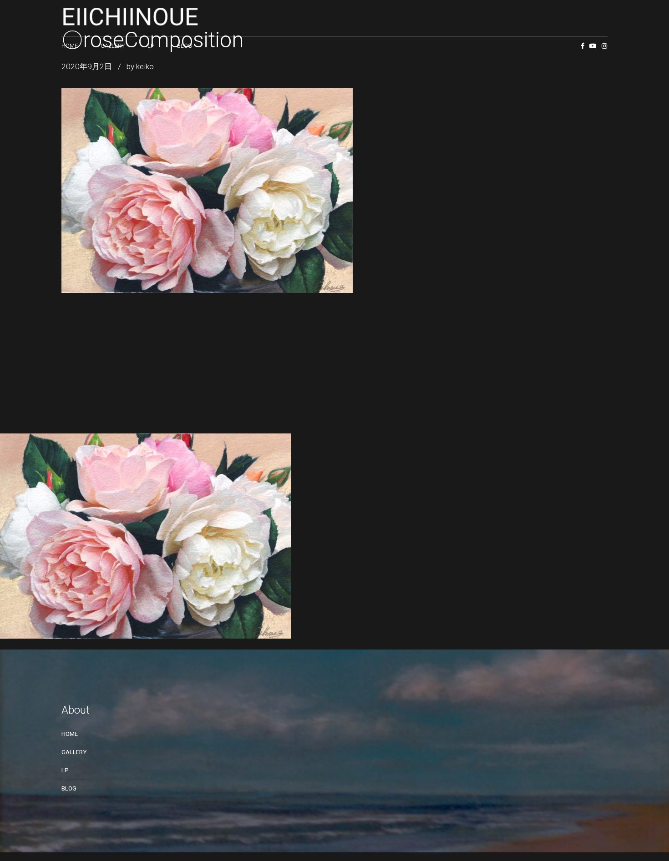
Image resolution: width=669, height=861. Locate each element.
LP (150, 45)
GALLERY (113, 45)
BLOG (184, 45)
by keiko (140, 66)
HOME (69, 45)
